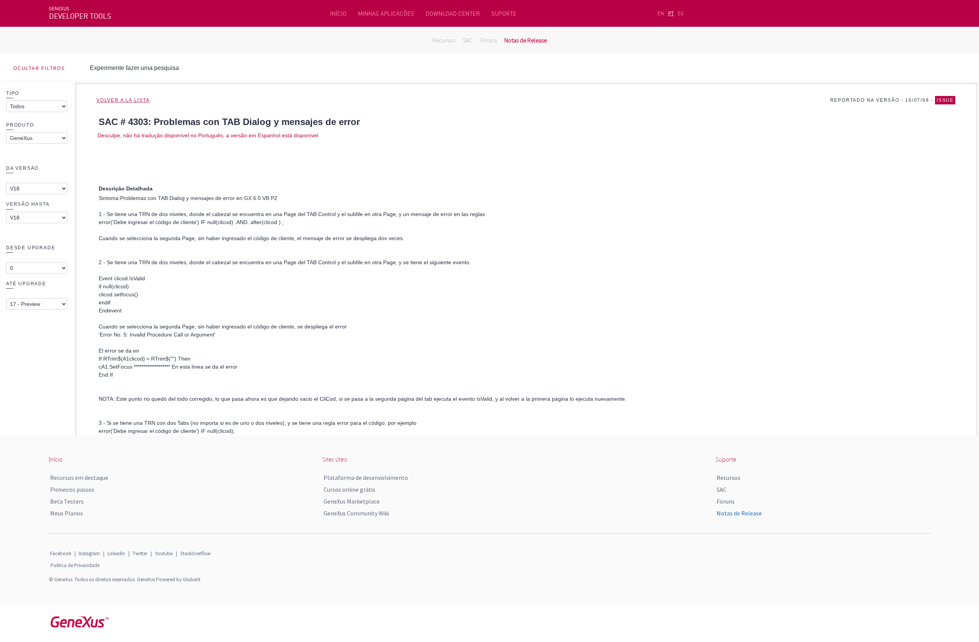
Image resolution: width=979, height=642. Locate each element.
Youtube (163, 553)
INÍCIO (338, 13)
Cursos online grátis (349, 489)
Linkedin (116, 553)
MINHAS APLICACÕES (386, 13)
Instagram (89, 553)
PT (671, 13)
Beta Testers (67, 501)
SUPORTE (503, 13)
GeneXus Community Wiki (356, 513)
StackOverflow (195, 553)
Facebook (60, 553)
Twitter (140, 553)
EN (660, 13)
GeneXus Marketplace (352, 501)
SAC (468, 40)
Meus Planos (66, 513)
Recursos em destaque (79, 477)
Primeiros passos (72, 489)
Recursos (444, 40)
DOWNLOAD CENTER (453, 13)
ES (681, 13)
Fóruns (488, 40)
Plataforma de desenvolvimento (366, 477)
